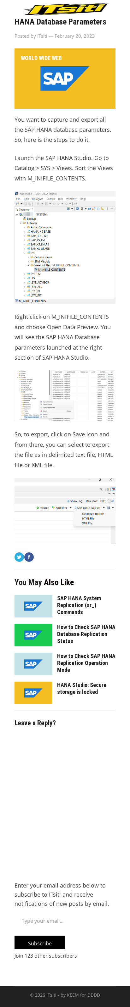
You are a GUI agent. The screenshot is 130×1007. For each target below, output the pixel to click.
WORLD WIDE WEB (41, 58)
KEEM (73, 995)
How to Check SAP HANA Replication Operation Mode (86, 663)
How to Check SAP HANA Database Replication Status (86, 634)
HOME (28, 26)
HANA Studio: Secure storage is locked (81, 688)
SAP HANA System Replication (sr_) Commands (79, 605)
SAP (52, 26)
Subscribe (40, 943)
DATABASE (83, 26)
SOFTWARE (96, 42)
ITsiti (51, 995)
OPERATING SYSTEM (45, 42)
